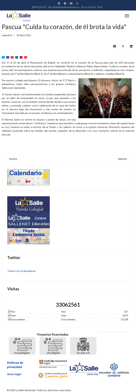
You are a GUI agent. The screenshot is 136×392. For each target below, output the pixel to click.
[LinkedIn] (131, 46)
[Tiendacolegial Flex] (68, 204)
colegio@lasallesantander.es (65, 7)
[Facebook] (59, 3)
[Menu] (127, 15)
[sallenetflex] (68, 220)
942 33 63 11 (41, 7)
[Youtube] (71, 3)
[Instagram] (77, 3)
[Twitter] (65, 3)
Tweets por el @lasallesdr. (21, 270)
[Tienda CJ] (68, 236)
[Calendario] (68, 177)
